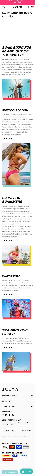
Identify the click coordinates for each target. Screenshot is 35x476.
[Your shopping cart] (32, 9)
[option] (17, 1)
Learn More (7, 139)
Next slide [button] (32, 2)
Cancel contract (10, 472)
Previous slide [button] (3, 2)
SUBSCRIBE (26, 431)
